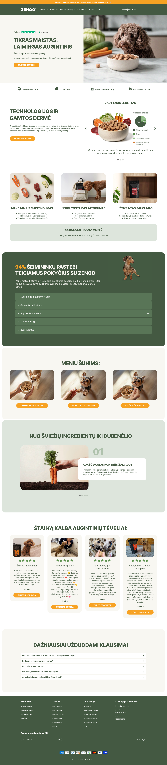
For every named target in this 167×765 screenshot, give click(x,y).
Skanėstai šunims (27, 710)
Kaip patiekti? (57, 718)
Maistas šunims (26, 706)
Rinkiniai (24, 718)
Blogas (55, 726)
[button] (44, 9)
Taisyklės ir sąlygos (91, 710)
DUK (85, 726)
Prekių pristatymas (91, 718)
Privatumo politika (90, 714)
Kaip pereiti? (57, 722)
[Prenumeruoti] (59, 739)
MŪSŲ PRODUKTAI (26, 65)
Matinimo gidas (58, 714)
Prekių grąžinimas (90, 722)
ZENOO (80, 759)
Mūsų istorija (57, 710)
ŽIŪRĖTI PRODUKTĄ (27, 595)
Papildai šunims (26, 714)
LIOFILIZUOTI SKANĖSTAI (83, 405)
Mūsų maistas (57, 706)
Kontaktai (87, 706)
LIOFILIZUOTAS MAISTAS (32, 405)
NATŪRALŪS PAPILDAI (135, 405)
